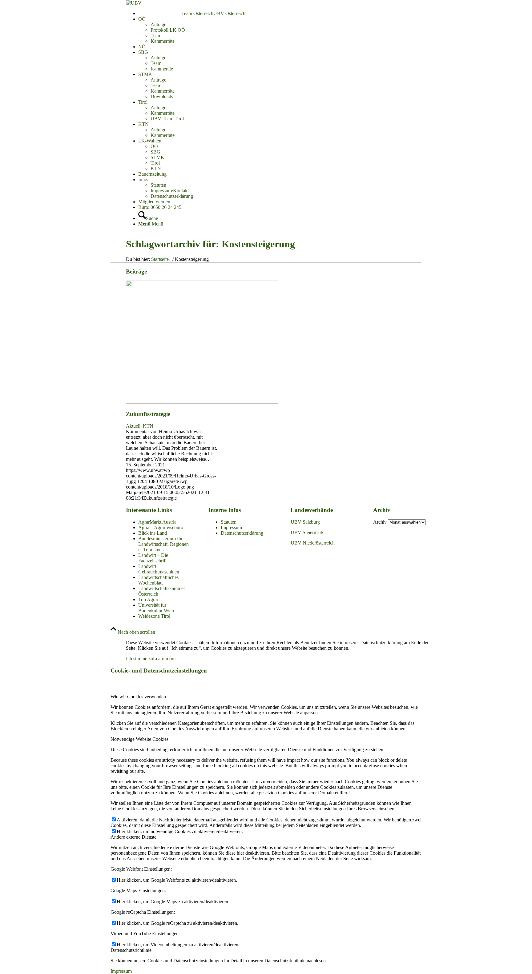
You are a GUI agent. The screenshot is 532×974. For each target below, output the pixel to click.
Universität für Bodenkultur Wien (156, 607)
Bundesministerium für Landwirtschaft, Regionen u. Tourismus (163, 544)
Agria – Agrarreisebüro (160, 527)
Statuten (228, 522)
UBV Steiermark (307, 532)
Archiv (380, 522)
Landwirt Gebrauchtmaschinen (158, 569)
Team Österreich (197, 13)
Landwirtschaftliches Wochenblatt (158, 580)
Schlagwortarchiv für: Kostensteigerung (210, 243)
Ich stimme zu (139, 658)
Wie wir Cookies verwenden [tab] (138, 696)
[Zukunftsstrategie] (202, 402)
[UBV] (134, 3)
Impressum (231, 527)
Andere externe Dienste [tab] (133, 837)
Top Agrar (148, 599)
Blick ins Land (152, 533)
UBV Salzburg (305, 522)
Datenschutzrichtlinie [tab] (131, 950)
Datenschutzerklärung (242, 533)
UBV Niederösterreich (313, 542)
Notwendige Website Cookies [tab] (139, 739)
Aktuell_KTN (139, 426)
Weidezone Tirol (154, 616)
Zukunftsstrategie (148, 414)
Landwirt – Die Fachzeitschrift (153, 558)
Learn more (164, 658)
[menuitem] (287, 13)
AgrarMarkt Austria (157, 522)
